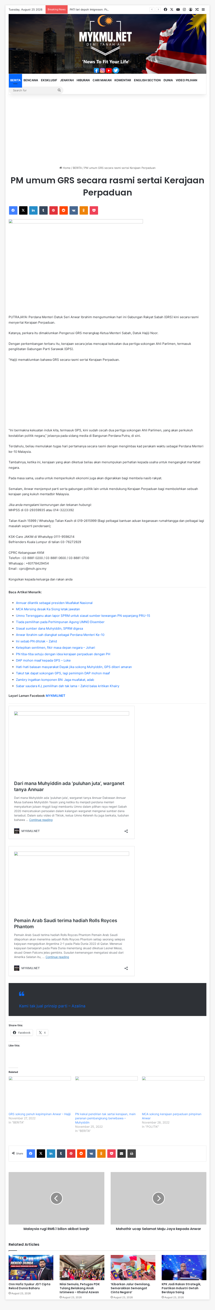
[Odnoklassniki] (84, 210)
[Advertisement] (108, 130)
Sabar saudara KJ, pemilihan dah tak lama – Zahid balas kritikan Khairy (67, 686)
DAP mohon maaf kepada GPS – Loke (43, 660)
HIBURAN (83, 80)
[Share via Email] (121, 1153)
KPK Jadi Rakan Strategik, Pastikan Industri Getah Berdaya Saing (181, 1288)
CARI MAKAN (102, 80)
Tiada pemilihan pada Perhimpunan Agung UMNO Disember (60, 622)
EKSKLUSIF (49, 80)
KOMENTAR (122, 80)
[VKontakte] (73, 210)
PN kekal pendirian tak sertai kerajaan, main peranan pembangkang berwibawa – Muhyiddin (105, 1118)
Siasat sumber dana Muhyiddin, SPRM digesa (49, 628)
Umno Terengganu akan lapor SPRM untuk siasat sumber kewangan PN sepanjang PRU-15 (83, 616)
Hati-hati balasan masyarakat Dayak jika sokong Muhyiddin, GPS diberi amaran (74, 667)
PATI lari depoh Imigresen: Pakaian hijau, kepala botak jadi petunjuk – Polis (118, 9)
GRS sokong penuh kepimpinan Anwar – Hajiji (40, 1114)
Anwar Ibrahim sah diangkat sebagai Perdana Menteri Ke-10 (60, 635)
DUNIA (168, 80)
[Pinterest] (53, 210)
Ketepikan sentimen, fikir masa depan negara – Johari (55, 648)
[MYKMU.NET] (108, 44)
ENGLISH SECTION (147, 80)
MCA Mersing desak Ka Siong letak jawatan (48, 609)
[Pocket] (94, 210)
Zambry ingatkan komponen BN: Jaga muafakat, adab (55, 680)
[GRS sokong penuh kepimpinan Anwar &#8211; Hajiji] (40, 1094)
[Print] (131, 1153)
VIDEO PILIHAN (186, 80)
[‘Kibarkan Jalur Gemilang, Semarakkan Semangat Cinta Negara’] (133, 1267)
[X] (23, 210)
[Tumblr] (43, 210)
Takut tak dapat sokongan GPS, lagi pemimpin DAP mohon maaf (63, 673)
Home (66, 167)
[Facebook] (13, 210)
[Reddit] (63, 210)
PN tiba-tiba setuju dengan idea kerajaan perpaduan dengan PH (63, 654)
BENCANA (31, 80)
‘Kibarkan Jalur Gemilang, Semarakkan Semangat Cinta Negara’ (130, 1288)
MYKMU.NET (55, 696)
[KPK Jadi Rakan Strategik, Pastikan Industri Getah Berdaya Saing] (184, 1267)
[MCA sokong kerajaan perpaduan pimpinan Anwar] (173, 1094)
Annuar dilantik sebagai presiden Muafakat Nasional (54, 603)
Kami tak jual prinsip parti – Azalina (52, 1006)
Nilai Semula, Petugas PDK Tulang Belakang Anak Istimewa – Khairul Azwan (80, 1288)
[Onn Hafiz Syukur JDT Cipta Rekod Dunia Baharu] (31, 1267)
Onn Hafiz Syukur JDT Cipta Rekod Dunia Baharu (29, 1286)
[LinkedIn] (33, 210)
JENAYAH (67, 80)
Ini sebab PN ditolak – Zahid (36, 641)
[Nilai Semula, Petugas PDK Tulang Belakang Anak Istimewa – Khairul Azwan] (82, 1267)
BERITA (15, 80)
